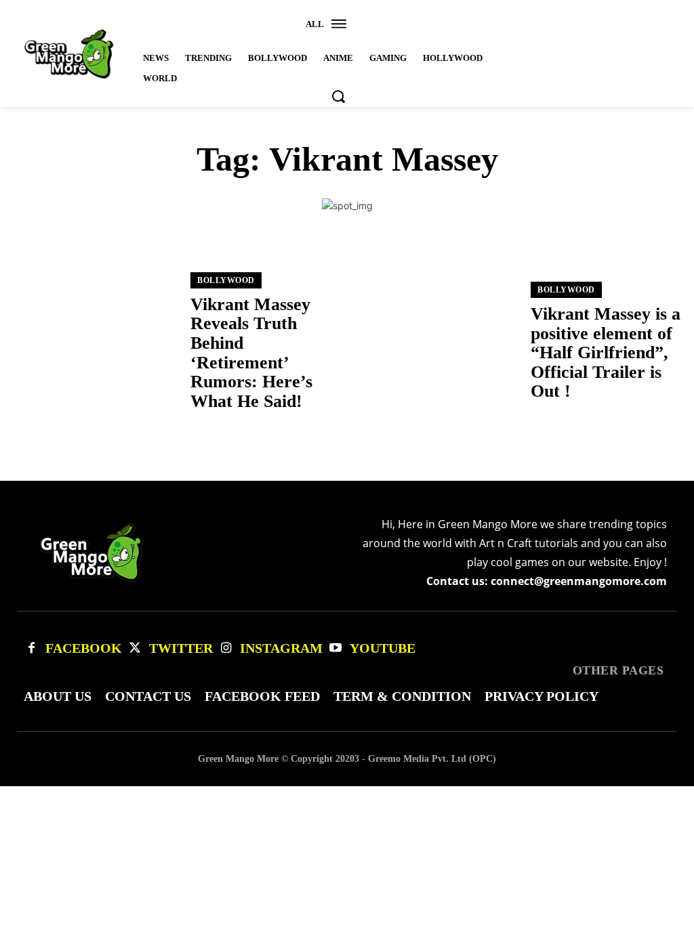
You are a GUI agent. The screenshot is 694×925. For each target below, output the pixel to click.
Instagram (281, 648)
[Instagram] (226, 648)
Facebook (83, 648)
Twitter (181, 648)
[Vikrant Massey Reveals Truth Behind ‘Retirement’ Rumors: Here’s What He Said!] (95, 341)
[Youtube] (335, 648)
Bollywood (226, 280)
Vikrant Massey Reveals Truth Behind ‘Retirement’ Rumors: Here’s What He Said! (251, 353)
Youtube (382, 648)
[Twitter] (135, 648)
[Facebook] (31, 648)
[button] (338, 96)
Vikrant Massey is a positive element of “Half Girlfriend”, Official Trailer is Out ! (605, 352)
